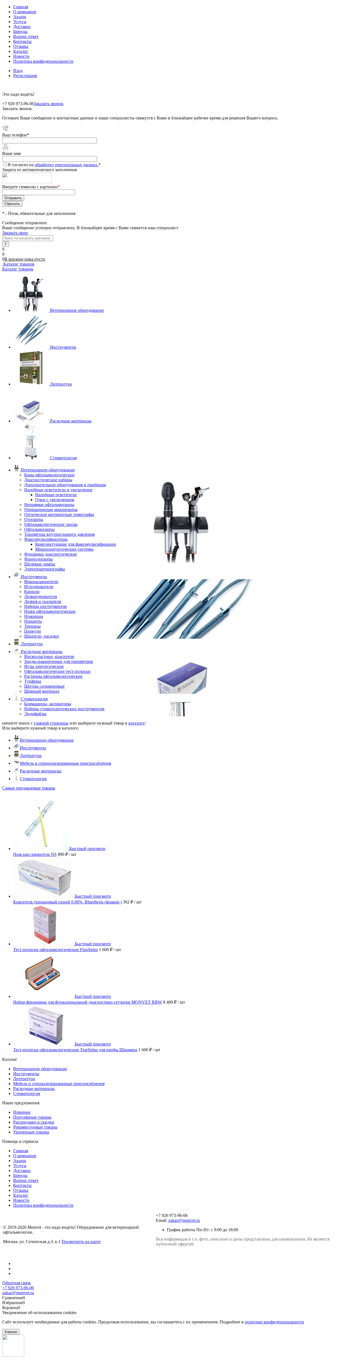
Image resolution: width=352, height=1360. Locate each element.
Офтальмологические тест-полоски (57, 671)
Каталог (20, 51)
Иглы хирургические (44, 666)
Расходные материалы (71, 421)
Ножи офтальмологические (50, 611)
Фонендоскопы (38, 559)
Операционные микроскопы (51, 509)
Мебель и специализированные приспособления (65, 763)
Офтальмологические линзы (51, 524)
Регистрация (25, 75)
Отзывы (20, 46)
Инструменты (63, 347)
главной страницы (51, 723)
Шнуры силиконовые (44, 686)
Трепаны (32, 626)
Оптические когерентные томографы (59, 514)
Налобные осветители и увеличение (58, 489)
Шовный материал (41, 691)
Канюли (32, 591)
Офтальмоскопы (39, 529)
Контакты (22, 41)
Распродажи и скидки (33, 1122)
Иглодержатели (38, 586)
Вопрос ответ (25, 36)
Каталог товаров (18, 264)
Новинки (22, 1112)
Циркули (32, 631)
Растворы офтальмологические (53, 676)
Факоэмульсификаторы (46, 539)
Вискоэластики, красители (49, 656)
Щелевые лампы (39, 564)
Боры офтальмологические (49, 475)
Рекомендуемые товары (35, 1127)
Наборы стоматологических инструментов (64, 708)
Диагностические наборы (48, 479)
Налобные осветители (56, 494)
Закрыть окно (15, 232)
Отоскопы (33, 519)
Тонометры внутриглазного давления (59, 534)
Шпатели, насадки (41, 636)
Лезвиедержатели (40, 596)
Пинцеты (33, 621)
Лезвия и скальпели (42, 601)
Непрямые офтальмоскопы (49, 504)
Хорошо (10, 1332)
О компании (24, 11)
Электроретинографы (44, 569)
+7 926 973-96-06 (18, 1287)
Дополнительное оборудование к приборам (65, 484)
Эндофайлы (35, 713)
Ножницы (33, 616)
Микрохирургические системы (64, 549)
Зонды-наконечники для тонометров (58, 661)
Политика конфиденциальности (43, 61)
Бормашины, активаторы (47, 703)
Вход (18, 70)
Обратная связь (16, 1282)
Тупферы (32, 681)
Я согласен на (54, 164)
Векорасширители (41, 581)
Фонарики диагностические (50, 554)
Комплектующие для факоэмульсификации (75, 544)
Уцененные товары (31, 1132)
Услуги (19, 21)
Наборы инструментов (45, 606)
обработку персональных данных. (66, 164)
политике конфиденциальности (274, 1322)
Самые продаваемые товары (28, 788)
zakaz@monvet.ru (184, 1220)
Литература (61, 384)
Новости (21, 56)
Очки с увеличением (54, 499)
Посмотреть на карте (81, 1241)
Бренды (20, 31)
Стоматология (63, 457)
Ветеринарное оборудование (77, 310)
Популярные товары (32, 1117)
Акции (19, 16)
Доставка (22, 26)
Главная (20, 6)
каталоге (136, 723)
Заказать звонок (49, 103)
